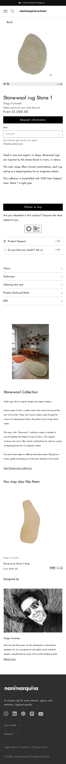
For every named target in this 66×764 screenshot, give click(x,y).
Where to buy (33, 207)
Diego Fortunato (12, 103)
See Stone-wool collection (18, 468)
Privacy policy (39, 747)
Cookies (24, 747)
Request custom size (13, 143)
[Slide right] (59, 83)
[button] (7, 11)
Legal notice (10, 747)
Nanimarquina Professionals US (31, 756)
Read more (10, 659)
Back (10, 22)
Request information (33, 120)
